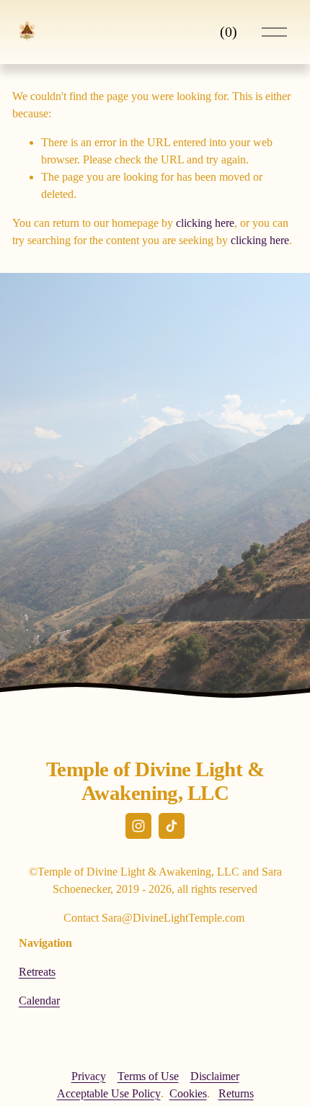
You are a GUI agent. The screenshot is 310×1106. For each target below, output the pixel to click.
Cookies (188, 1093)
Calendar (39, 1000)
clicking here (205, 223)
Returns (236, 1093)
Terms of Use (148, 1076)
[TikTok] (172, 826)
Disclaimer (214, 1076)
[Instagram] (138, 826)
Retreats (37, 972)
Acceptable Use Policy (109, 1093)
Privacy (88, 1076)
